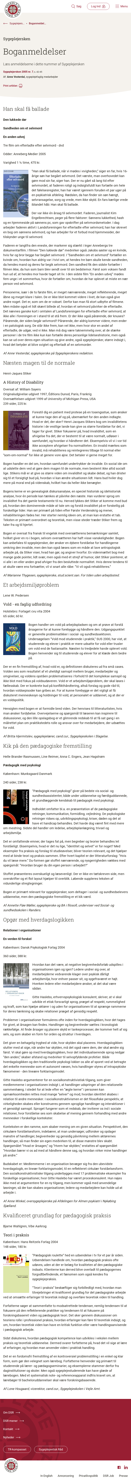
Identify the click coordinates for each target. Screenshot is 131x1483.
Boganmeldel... (37, 23)
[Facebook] (119, 1467)
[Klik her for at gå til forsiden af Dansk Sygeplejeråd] (37, 6)
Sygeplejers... (17, 23)
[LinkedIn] (126, 1467)
